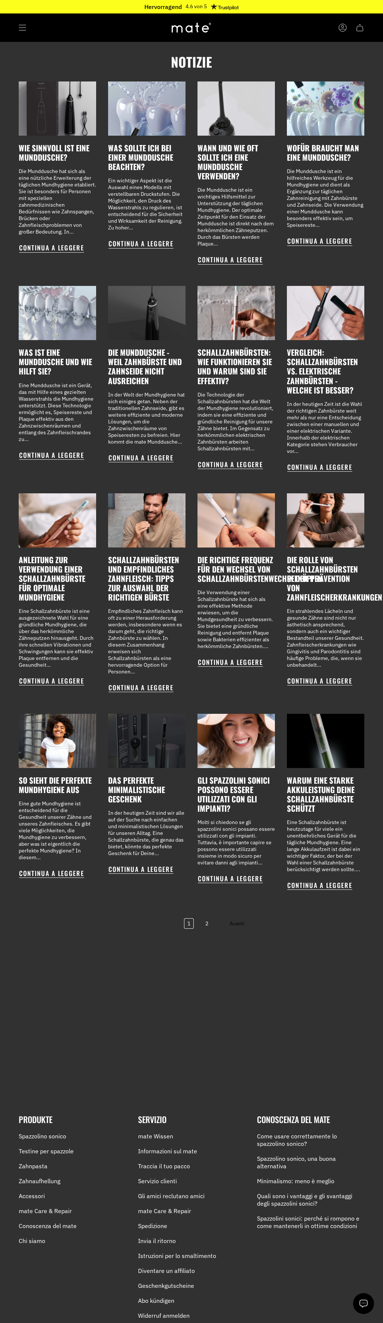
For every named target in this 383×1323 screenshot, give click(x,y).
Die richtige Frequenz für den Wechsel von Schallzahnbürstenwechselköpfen (259, 569)
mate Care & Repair (45, 1211)
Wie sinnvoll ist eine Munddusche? (54, 152)
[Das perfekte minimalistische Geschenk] (147, 741)
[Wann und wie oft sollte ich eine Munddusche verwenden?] (236, 108)
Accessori (32, 1196)
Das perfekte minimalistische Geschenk (136, 789)
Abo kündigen (156, 1300)
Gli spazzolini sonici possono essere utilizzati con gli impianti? (233, 794)
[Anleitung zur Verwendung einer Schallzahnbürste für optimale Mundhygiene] (57, 520)
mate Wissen (155, 1136)
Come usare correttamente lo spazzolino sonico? (297, 1139)
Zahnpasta (33, 1166)
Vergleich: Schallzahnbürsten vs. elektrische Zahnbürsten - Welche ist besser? (322, 370)
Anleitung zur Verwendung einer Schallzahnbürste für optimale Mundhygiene (52, 578)
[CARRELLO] (359, 27)
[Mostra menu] (22, 27)
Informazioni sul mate (167, 1151)
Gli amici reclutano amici (171, 1196)
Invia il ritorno (157, 1241)
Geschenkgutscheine (166, 1285)
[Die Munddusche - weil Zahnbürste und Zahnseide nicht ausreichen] (147, 313)
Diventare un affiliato (166, 1270)
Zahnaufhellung (39, 1181)
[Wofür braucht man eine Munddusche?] (325, 108)
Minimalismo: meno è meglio (295, 1181)
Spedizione (152, 1226)
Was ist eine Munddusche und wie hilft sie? (55, 361)
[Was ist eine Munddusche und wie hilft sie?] (57, 313)
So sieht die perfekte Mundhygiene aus (55, 784)
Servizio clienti (157, 1181)
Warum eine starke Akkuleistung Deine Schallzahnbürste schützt (321, 794)
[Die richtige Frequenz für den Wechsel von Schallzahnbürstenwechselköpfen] (236, 520)
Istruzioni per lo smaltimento (177, 1255)
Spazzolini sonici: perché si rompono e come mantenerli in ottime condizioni (308, 1222)
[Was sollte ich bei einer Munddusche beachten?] (147, 108)
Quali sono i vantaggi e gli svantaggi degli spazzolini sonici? (304, 1199)
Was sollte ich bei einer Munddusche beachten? (140, 157)
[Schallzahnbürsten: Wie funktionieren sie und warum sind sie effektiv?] (236, 313)
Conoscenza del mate (48, 1226)
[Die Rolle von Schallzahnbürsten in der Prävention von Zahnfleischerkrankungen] (325, 520)
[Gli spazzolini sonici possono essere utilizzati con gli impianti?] (236, 741)
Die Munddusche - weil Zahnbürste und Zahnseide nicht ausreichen (145, 366)
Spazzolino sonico (42, 1136)
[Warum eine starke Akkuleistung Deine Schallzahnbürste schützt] (325, 741)
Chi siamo (32, 1241)
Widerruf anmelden (164, 1315)
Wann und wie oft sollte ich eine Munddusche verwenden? (227, 162)
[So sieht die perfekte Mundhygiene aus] (57, 741)
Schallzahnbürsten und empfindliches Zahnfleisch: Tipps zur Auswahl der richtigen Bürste (143, 578)
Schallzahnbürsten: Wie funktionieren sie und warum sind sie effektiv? (234, 366)
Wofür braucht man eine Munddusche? (323, 152)
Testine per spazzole (46, 1151)
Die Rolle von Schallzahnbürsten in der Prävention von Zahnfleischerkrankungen (334, 578)
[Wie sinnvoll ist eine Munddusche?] (57, 108)
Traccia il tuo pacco (164, 1166)
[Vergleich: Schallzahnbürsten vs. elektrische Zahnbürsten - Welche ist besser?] (325, 313)
